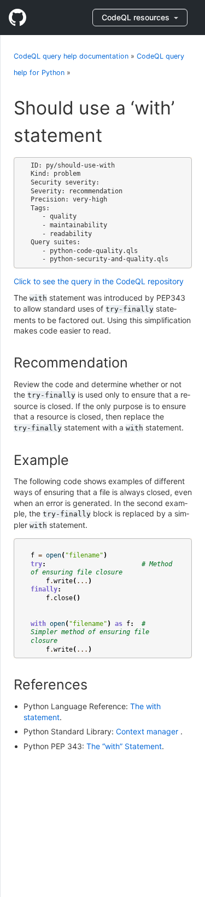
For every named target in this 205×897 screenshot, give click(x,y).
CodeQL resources (137, 17)
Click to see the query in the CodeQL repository (99, 281)
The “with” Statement (124, 746)
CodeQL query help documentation (71, 56)
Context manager (148, 731)
